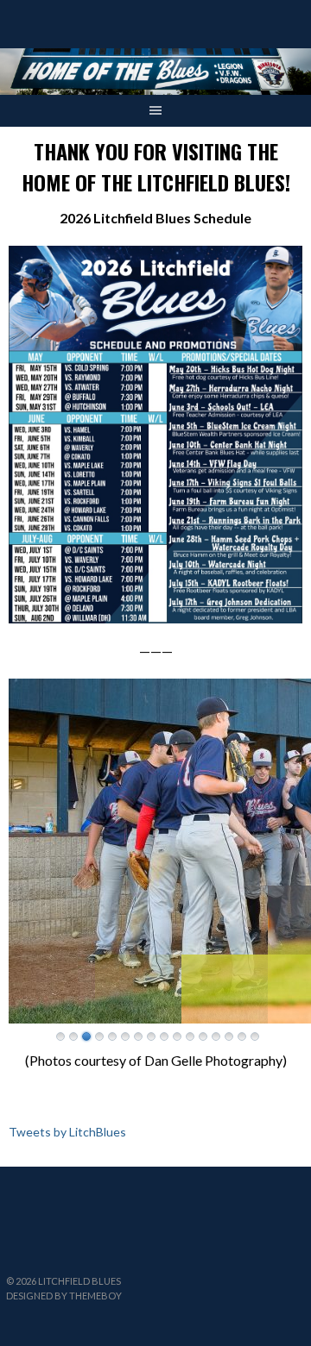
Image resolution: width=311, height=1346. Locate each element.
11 (190, 1036)
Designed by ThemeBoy (64, 1295)
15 (242, 1036)
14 (229, 1036)
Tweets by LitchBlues (67, 1131)
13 (216, 1036)
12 (203, 1036)
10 (177, 1036)
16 (255, 1036)
